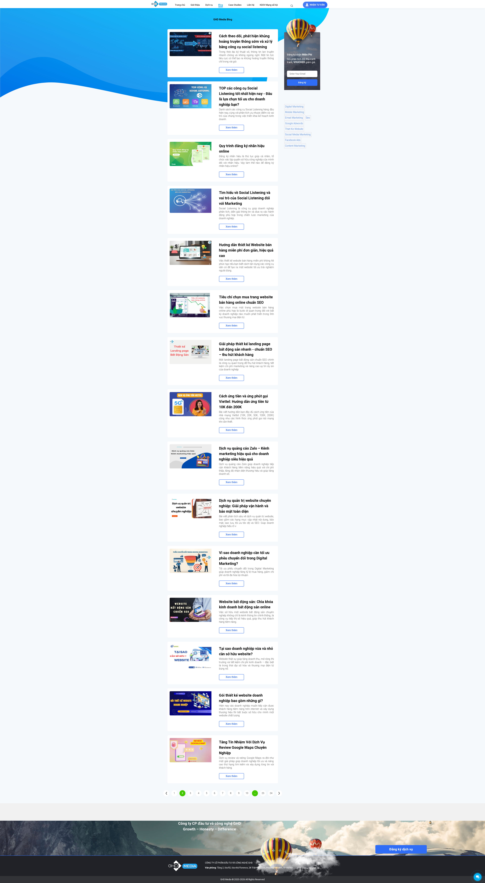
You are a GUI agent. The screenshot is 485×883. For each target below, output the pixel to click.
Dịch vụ (209, 5)
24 (271, 793)
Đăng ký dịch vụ (401, 849)
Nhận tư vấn (317, 5)
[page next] (279, 793)
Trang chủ (180, 5)
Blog (220, 5)
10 (247, 793)
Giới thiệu (195, 5)
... (255, 793)
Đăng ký (302, 82)
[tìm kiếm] (293, 6)
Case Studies (234, 5)
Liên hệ (250, 5)
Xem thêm (231, 70)
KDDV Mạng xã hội (269, 5)
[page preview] (166, 793)
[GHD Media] (159, 4)
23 (263, 793)
